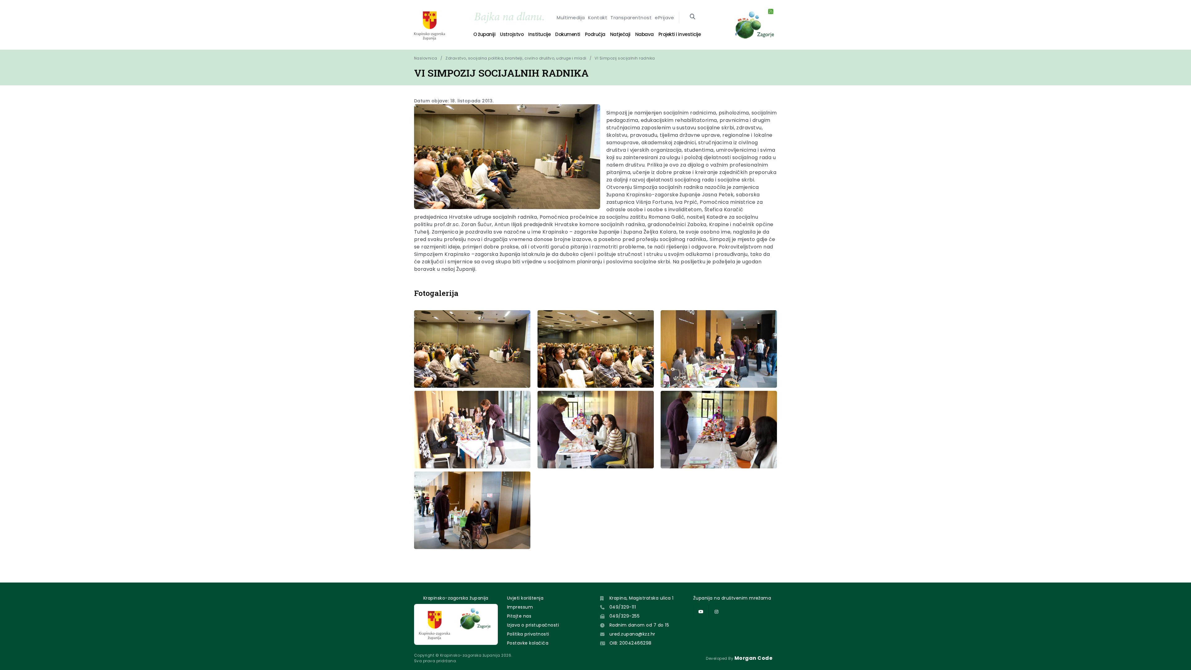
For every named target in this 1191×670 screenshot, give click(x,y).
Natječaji (620, 34)
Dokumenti (567, 34)
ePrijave (664, 17)
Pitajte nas (519, 616)
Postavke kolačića (527, 643)
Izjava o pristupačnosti (533, 625)
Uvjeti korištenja (525, 598)
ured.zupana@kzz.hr (632, 634)
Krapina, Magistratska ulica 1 (641, 598)
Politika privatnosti (528, 634)
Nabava (644, 34)
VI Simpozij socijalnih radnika (625, 58)
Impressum (520, 607)
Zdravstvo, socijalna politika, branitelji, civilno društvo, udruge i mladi (516, 58)
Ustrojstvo (512, 34)
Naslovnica (425, 58)
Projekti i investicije (679, 34)
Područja (595, 34)
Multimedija (571, 17)
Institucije (539, 34)
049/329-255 (624, 616)
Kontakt (597, 17)
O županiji (484, 34)
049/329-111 (622, 607)
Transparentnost (631, 17)
